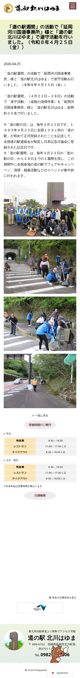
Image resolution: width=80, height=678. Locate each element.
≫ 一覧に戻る (40, 415)
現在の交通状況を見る (64, 597)
